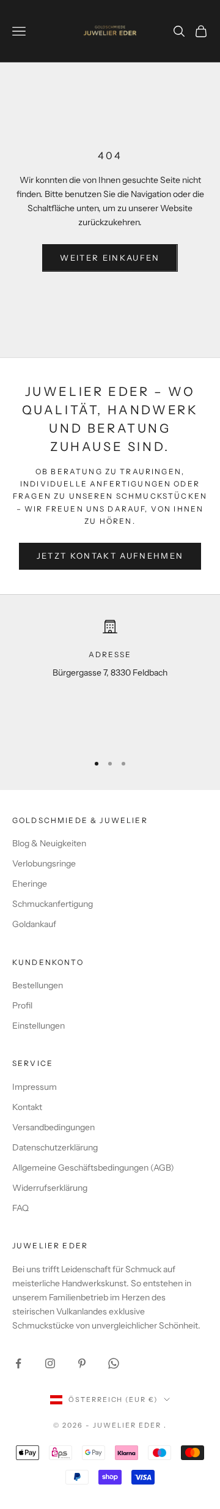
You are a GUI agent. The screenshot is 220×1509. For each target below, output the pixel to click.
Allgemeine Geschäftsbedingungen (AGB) (93, 1167)
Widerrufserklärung (49, 1187)
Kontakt (27, 1106)
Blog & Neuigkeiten (49, 843)
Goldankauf (34, 924)
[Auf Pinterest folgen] (82, 1363)
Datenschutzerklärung (55, 1147)
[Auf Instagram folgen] (50, 1363)
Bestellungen (37, 985)
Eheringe (29, 883)
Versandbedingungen (53, 1127)
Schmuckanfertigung (52, 903)
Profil (22, 1005)
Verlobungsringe (44, 863)
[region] (110, 680)
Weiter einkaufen (110, 258)
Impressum (34, 1086)
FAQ (20, 1207)
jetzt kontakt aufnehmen (110, 556)
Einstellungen (38, 1025)
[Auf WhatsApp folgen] (114, 1363)
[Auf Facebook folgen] (18, 1363)
